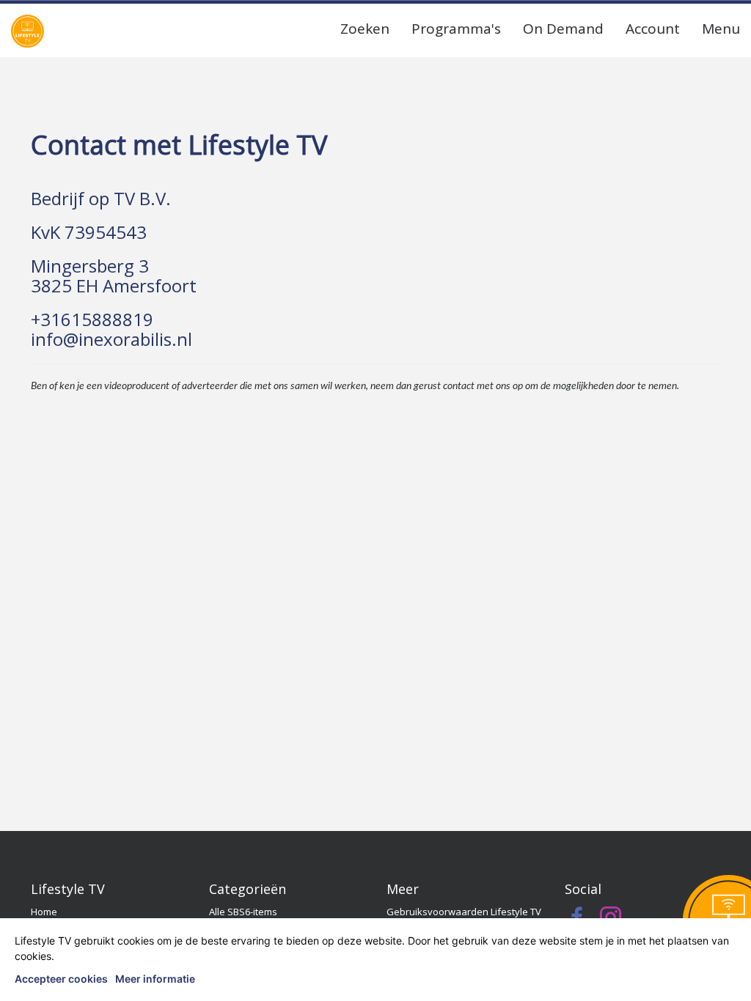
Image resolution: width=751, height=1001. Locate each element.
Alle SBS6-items (243, 911)
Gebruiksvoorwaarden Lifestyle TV (464, 911)
